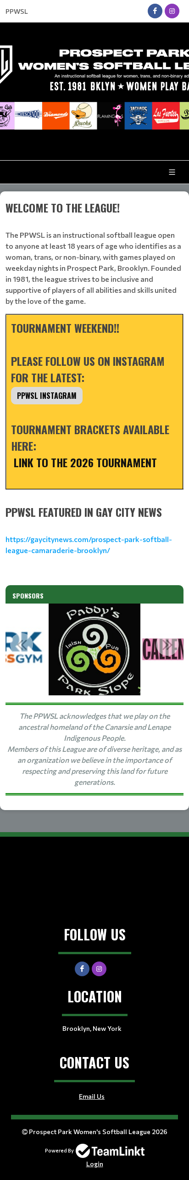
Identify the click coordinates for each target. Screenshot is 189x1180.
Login (94, 1164)
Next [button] (167, 644)
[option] (94, 649)
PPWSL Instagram (47, 395)
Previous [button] (21, 644)
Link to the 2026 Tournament (84, 462)
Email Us (92, 1096)
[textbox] (94, 351)
